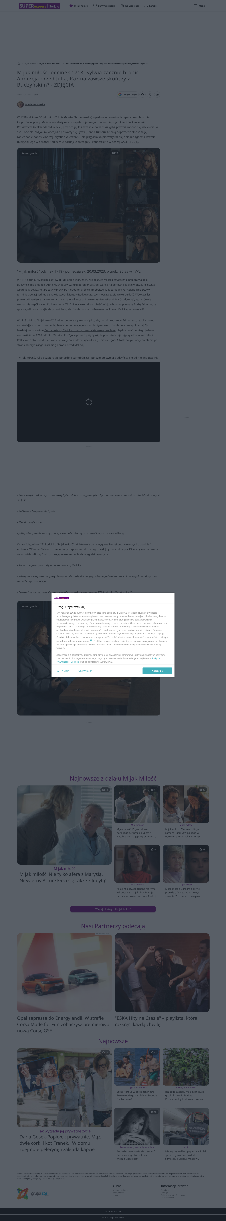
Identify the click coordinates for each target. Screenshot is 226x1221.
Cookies (75, 661)
